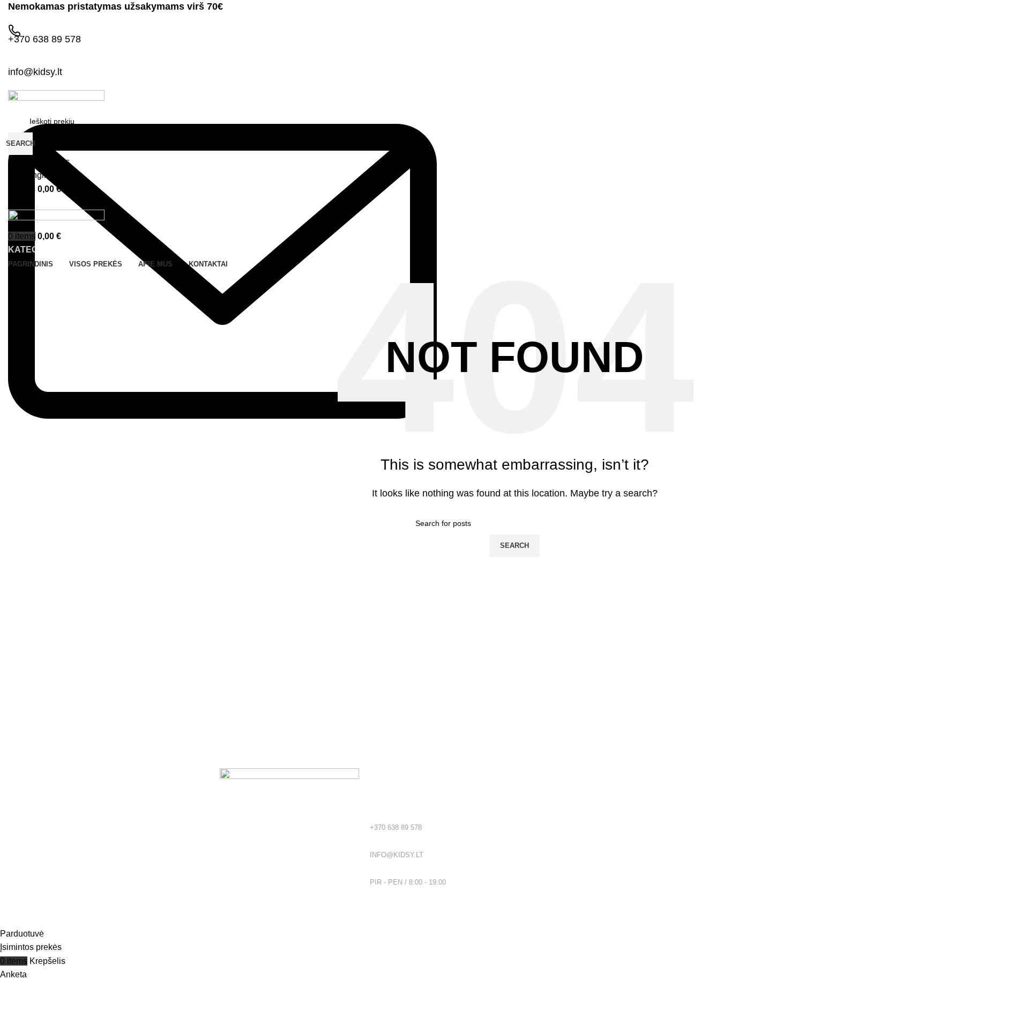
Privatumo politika (550, 815)
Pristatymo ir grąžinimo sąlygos (572, 852)
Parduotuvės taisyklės (557, 833)
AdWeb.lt (116, 919)
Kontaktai (535, 870)
